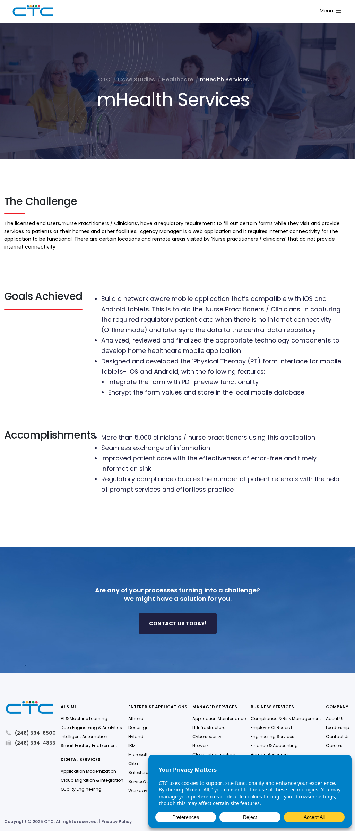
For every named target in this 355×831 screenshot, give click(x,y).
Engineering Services (272, 736)
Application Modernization (88, 771)
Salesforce (139, 773)
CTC (104, 80)
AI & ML (69, 707)
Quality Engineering (81, 789)
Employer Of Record (271, 727)
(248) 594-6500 (35, 732)
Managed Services (214, 707)
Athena (136, 718)
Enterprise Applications (157, 707)
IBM (132, 745)
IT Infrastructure (208, 727)
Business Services (272, 707)
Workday (137, 791)
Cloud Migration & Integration (92, 780)
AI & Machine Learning (84, 718)
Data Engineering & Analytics (91, 727)
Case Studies (136, 80)
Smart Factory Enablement (89, 745)
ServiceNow (140, 782)
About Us (335, 718)
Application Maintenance (219, 718)
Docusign (138, 727)
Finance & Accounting (274, 745)
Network (200, 745)
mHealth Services (224, 80)
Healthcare (177, 80)
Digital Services (81, 759)
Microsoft (138, 755)
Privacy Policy (116, 821)
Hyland (136, 736)
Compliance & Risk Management (286, 718)
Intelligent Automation (84, 736)
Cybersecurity (207, 736)
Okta (133, 764)
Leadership (337, 727)
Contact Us (338, 736)
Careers (334, 745)
